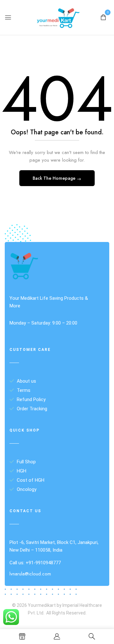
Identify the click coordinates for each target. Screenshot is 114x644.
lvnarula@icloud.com (30, 573)
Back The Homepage (55, 178)
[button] (103, 16)
